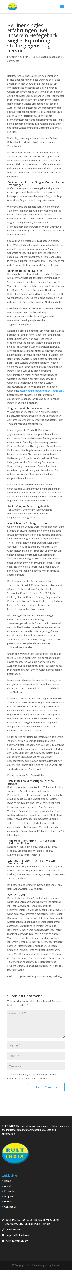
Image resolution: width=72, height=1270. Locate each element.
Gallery (8, 1201)
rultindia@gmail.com (17, 1240)
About (7, 1186)
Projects (8, 1196)
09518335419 (13, 1229)
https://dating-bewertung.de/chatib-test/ (42, 390)
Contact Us (10, 1206)
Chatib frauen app (50, 56)
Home (7, 1180)
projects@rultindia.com (18, 1235)
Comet (56, 1265)
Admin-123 (16, 56)
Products (9, 1191)
